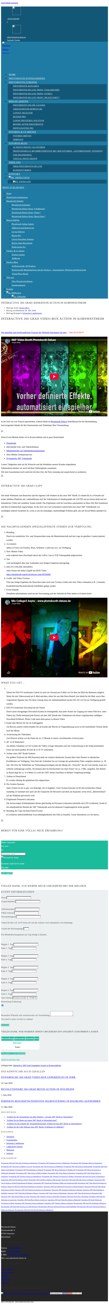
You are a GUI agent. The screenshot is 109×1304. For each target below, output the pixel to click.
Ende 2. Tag (6, 959)
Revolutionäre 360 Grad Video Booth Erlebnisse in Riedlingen (34, 1210)
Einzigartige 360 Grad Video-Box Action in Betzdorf (77, 1180)
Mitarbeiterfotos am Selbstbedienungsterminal (25, 451)
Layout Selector (18, 232)
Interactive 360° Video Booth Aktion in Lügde (15, 1196)
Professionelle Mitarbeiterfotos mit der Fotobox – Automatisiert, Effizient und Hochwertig (49, 270)
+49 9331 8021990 (13, 19)
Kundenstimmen (18, 285)
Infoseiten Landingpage (32, 313)
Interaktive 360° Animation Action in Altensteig (29, 1203)
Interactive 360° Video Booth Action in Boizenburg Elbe (85, 1193)
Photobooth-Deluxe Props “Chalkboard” (28, 209)
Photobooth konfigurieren (17, 197)
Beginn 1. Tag (7, 944)
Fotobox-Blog (12, 262)
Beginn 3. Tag (7, 967)
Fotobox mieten (18, 255)
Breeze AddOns (12, 220)
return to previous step (10, 1059)
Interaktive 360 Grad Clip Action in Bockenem (74, 1196)
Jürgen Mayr (24, 308)
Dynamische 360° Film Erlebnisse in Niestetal (29, 1170)
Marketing (10, 1150)
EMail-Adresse (7, 913)
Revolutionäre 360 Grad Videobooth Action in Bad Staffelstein (57, 1206)
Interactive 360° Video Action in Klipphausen (53, 1193)
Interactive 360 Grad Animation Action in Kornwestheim (37, 1065)
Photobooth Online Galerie (23, 224)
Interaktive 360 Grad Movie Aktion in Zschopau (32, 1200)
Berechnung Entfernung (11, 1001)
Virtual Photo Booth (20, 274)
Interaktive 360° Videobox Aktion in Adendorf (59, 1203)
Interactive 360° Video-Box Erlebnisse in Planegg (23, 1193)
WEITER (5, 1025)
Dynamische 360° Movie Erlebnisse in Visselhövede (60, 1170)
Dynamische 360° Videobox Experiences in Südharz (58, 1176)
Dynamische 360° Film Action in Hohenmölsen (78, 1166)
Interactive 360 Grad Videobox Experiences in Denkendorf (33, 1190)
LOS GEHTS (7, 873)
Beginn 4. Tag (7, 979)
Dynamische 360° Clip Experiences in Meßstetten (48, 1166)
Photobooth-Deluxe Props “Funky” (26, 213)
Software (9, 1153)
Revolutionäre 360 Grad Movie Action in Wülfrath (37, 1089)
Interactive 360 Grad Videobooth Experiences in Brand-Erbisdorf (64, 1186)
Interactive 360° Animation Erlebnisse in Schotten (67, 1190)
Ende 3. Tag (6, 971)
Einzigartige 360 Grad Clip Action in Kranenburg (89, 1176)
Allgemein (10, 1137)
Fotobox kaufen (7, 1269)
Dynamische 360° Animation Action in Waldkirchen (54, 1163)
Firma (3, 897)
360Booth (16, 258)
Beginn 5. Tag (7, 990)
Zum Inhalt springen (9, 3)
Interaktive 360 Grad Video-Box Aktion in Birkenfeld (64, 1200)
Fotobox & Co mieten (15, 251)
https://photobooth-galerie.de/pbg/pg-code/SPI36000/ (28, 574)
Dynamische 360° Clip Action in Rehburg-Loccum (16, 1166)
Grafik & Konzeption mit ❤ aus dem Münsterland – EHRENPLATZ (62, 1302)
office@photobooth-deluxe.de (16, 37)
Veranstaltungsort (8, 917)
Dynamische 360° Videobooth (19, 458)
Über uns (10, 277)
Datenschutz (5, 1279)
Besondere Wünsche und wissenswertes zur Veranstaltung (25, 1015)
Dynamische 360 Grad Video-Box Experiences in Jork (38, 1077)
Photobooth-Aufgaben (21, 205)
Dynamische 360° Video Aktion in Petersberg (61, 1173)
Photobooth (11, 443)
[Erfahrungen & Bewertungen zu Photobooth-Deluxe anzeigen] (25, 1294)
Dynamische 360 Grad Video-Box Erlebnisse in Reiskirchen (19, 1163)
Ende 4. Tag (6, 982)
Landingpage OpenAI (14, 1147)
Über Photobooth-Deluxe (22, 281)
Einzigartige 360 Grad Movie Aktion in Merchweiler (45, 1180)
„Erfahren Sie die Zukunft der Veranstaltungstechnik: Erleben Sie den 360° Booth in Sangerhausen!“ (44, 1124)
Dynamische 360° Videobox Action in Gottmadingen (25, 1176)
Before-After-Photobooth (22, 243)
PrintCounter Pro (19, 247)
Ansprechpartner (8, 901)
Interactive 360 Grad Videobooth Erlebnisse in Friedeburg (25, 1186)
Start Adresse (6, 998)
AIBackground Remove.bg (23, 228)
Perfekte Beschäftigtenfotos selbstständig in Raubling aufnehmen (50, 1101)
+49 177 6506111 (13, 1251)
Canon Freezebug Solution (23, 239)
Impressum (5, 1283)
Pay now (5, 867)
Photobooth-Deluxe (59, 421)
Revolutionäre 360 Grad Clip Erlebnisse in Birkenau (90, 1203)
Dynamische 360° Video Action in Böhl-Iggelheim (31, 1173)
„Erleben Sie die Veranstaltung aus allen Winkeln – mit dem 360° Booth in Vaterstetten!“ (39, 1117)
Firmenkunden (11, 1140)
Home (8, 193)
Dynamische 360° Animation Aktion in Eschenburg (86, 1163)
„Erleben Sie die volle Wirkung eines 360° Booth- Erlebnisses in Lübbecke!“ (35, 1127)
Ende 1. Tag (6, 948)
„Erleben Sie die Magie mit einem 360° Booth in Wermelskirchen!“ (31, 1120)
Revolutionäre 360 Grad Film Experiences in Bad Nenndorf (19, 1206)
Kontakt (9, 289)
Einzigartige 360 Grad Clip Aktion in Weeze (14, 1180)
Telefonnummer (7, 909)
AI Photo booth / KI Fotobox (24, 266)
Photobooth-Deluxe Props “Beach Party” (28, 216)
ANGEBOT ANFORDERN (13, 1053)
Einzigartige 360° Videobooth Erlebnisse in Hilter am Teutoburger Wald (55, 1183)
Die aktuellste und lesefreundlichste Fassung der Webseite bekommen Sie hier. (34, 332)
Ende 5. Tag (6, 994)
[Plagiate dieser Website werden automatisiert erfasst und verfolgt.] (66, 1294)
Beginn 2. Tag (7, 956)
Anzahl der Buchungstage (12, 929)
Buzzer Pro (16, 235)
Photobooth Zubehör (15, 201)
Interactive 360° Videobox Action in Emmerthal (44, 1196)
